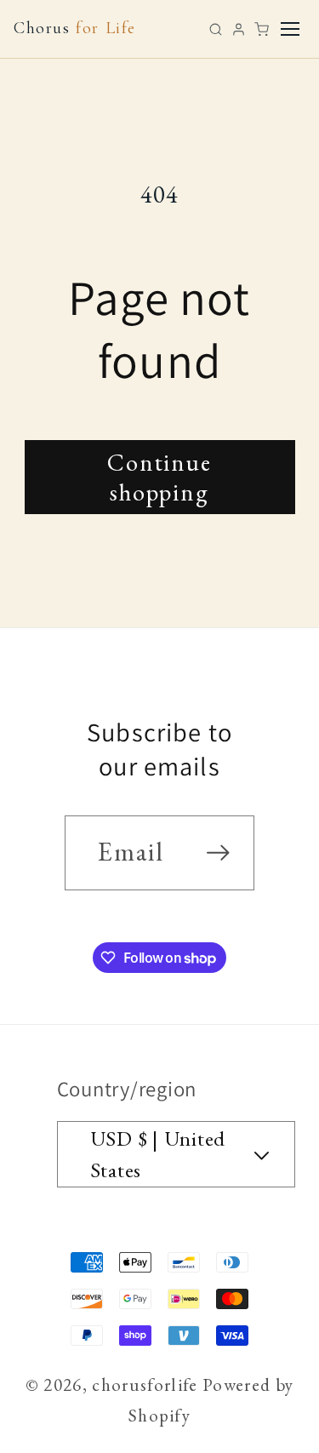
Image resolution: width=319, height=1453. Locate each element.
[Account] (238, 29)
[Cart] (261, 29)
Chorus (75, 28)
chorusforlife (144, 1384)
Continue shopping (159, 476)
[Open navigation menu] (290, 29)
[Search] (215, 29)
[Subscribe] (217, 852)
